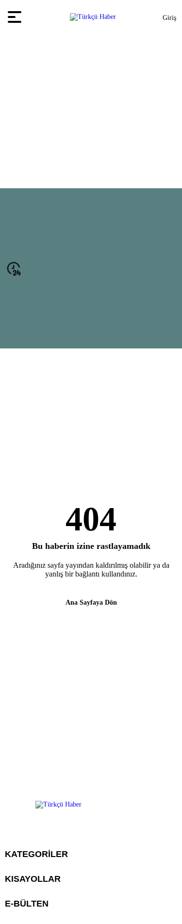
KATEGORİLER (36, 854)
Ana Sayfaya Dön (91, 602)
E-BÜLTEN (27, 903)
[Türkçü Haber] (93, 17)
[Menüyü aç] (16, 17)
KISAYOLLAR (33, 879)
